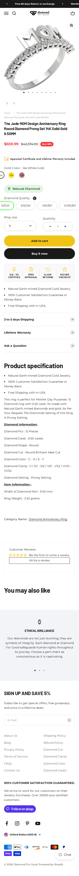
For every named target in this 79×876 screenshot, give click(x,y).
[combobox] (20, 226)
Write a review (39, 560)
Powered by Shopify (51, 864)
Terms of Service (16, 756)
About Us (10, 735)
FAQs (8, 763)
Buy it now (40, 253)
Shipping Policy (55, 735)
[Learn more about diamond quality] (34, 198)
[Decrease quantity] (50, 226)
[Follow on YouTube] (38, 823)
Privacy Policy (14, 749)
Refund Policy (53, 743)
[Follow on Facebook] (7, 823)
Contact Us (12, 770)
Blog (7, 743)
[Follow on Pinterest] (27, 823)
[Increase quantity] (65, 226)
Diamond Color (54, 763)
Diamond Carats (55, 770)
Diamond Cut (53, 749)
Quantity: (49, 218)
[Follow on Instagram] (17, 823)
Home (7, 113)
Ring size (10, 217)
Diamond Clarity (55, 756)
